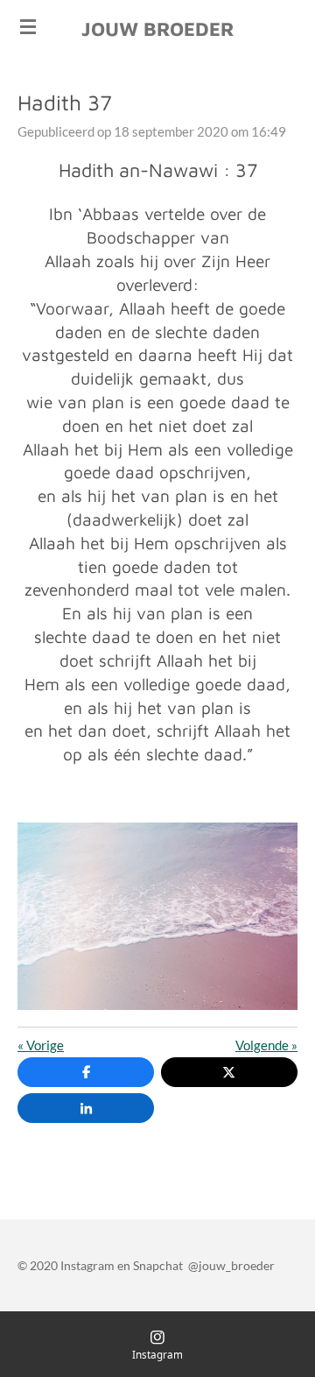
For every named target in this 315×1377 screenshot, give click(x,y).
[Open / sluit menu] (28, 26)
